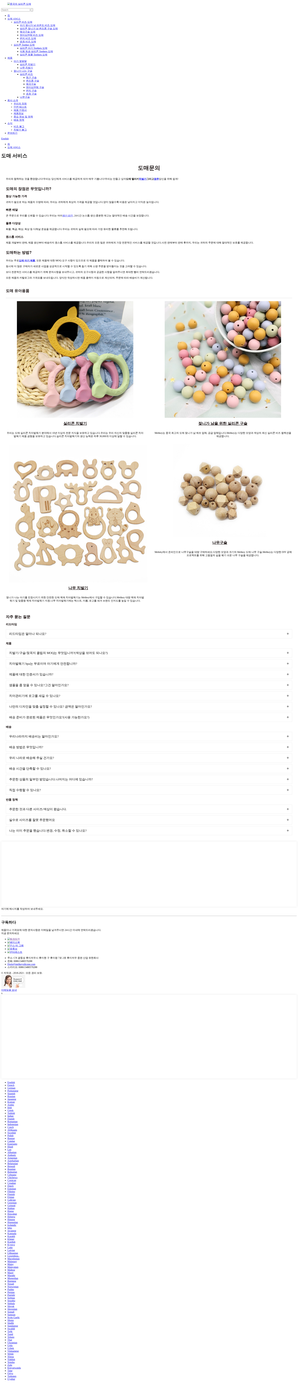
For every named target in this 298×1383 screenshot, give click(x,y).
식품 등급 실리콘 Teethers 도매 (36, 51)
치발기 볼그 (20, 129)
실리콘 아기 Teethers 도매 (33, 48)
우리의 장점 (20, 103)
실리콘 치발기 (27, 64)
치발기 (143, 179)
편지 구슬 (31, 90)
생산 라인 (67, 215)
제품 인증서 (20, 110)
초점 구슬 (31, 94)
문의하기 (12, 133)
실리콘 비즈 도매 (23, 22)
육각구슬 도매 (27, 31)
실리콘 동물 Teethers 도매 (33, 54)
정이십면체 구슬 (35, 87)
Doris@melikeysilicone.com (21, 964)
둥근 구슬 (31, 77)
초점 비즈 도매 (28, 41)
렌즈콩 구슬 (32, 80)
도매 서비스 (13, 18)
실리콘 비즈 (26, 74)
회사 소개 (12, 100)
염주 (156, 179)
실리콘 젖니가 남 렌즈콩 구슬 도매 (39, 28)
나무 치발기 (26, 67)
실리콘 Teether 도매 (24, 45)
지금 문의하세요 (10, 933)
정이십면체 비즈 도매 (31, 35)
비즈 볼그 (19, 126)
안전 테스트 (20, 107)
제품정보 (19, 113)
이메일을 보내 (9, 990)
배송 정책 (19, 120)
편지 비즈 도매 (28, 38)
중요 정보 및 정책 (23, 116)
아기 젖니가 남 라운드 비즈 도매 (37, 25)
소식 (9, 123)
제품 (9, 58)
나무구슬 (25, 97)
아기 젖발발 (20, 61)
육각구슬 (31, 84)
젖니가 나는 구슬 (23, 71)
